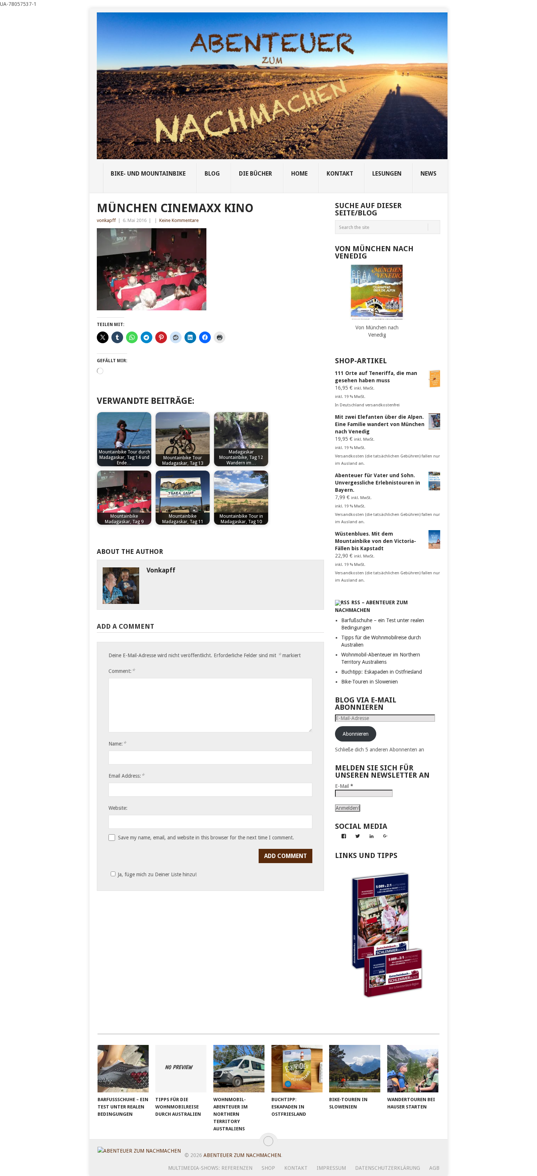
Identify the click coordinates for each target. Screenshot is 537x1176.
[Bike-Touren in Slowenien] (354, 1068)
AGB (434, 1168)
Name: (117, 743)
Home (299, 173)
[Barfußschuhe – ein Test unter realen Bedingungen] (123, 1068)
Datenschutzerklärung (387, 1168)
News (428, 173)
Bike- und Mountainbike (148, 173)
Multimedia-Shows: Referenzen (210, 1168)
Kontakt (296, 1168)
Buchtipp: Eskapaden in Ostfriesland (381, 672)
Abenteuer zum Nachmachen (242, 1155)
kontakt (340, 173)
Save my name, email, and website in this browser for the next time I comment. (206, 837)
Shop (268, 1168)
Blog (212, 173)
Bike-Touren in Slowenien (369, 682)
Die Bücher (255, 173)
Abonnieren (356, 734)
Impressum (331, 1168)
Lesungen (386, 173)
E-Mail (344, 786)
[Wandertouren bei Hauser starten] (412, 1068)
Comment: (121, 670)
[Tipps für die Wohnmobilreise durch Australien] (180, 1068)
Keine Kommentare (179, 220)
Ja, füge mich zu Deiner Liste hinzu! (157, 874)
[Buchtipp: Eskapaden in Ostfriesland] (297, 1068)
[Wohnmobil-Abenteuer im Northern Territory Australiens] (238, 1068)
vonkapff (106, 220)
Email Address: (126, 775)
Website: (117, 808)
